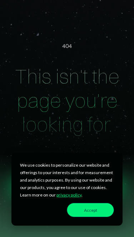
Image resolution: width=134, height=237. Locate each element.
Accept (90, 210)
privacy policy (68, 195)
